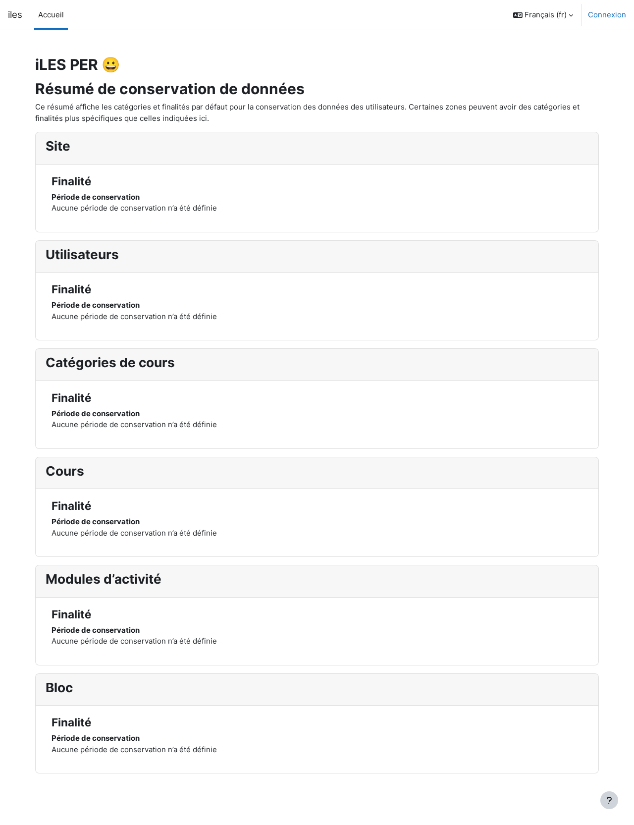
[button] (543, 15)
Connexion (607, 14)
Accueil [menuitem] (51, 14)
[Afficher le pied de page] (609, 800)
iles (15, 14)
